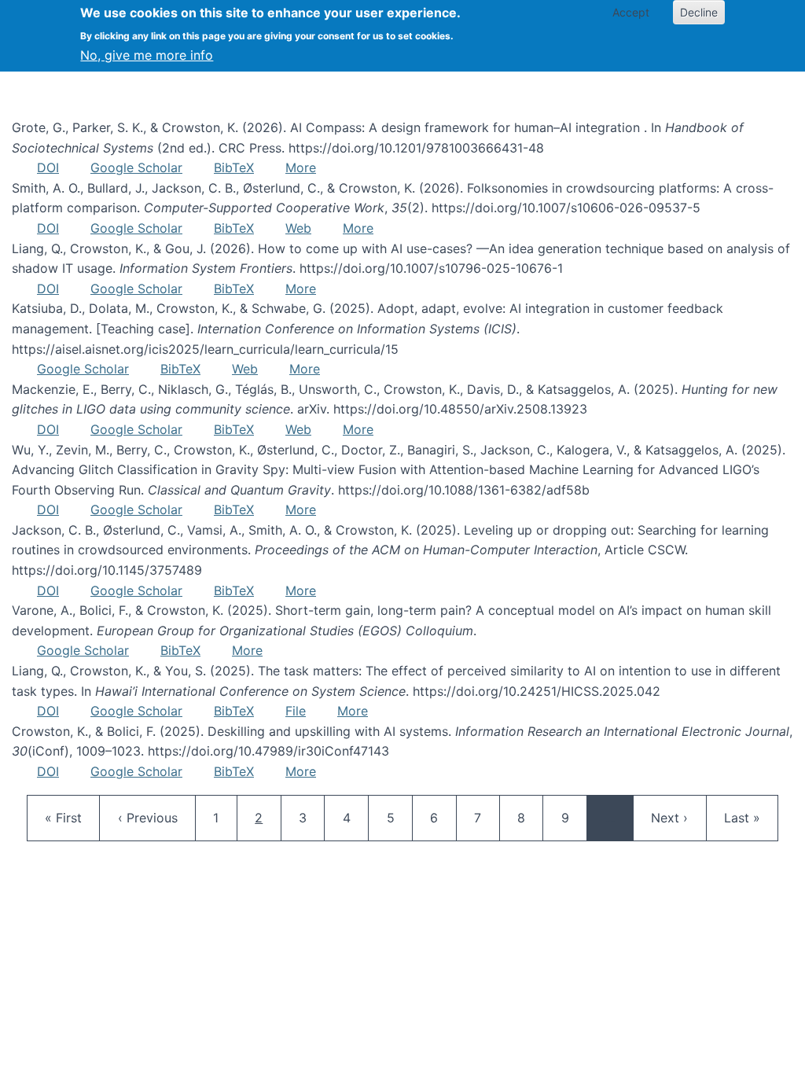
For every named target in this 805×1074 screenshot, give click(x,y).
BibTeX (234, 167)
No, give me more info (146, 55)
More (300, 167)
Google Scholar (136, 167)
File (295, 711)
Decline (699, 12)
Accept (630, 12)
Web (298, 228)
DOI (48, 167)
